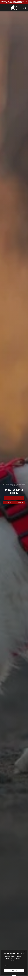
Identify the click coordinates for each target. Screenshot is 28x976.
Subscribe (14, 970)
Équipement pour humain (14, 502)
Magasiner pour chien (14, 498)
